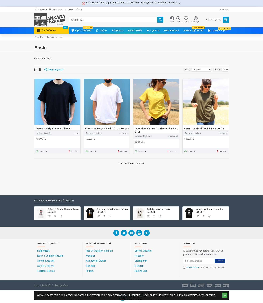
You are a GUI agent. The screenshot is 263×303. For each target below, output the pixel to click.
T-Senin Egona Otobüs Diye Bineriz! (63, 209)
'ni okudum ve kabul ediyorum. (206, 267)
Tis (41, 37)
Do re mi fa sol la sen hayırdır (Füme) (113, 209)
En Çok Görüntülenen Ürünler (54, 200)
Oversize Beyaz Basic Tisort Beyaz (107, 128)
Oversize (50, 37)
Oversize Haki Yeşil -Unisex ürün (204, 128)
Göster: (218, 70)
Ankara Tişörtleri (44, 133)
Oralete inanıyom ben (158, 209)
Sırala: (187, 70)
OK (224, 295)
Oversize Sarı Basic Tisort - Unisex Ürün (156, 130)
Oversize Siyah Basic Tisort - (54, 128)
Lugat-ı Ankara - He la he (209, 209)
